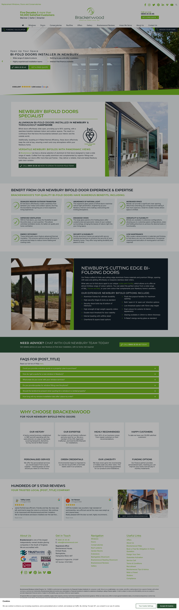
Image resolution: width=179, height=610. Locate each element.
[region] (89, 604)
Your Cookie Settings (146, 606)
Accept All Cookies (166, 606)
